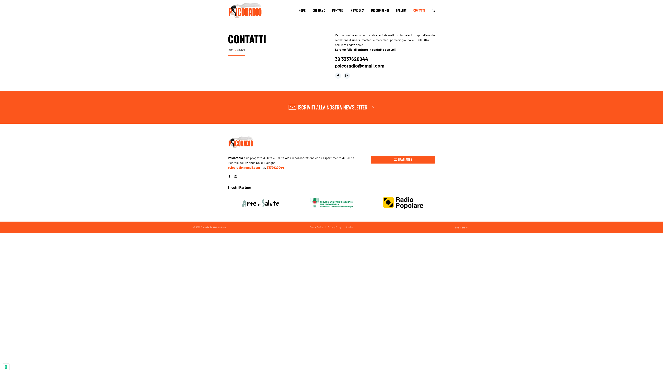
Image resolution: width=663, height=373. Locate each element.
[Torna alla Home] (245, 10)
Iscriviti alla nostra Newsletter (332, 107)
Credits (349, 227)
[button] (433, 10)
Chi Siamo (319, 10)
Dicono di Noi (380, 10)
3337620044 (275, 167)
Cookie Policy (316, 227)
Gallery (401, 10)
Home (302, 10)
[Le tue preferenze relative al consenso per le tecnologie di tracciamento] (6, 367)
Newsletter (405, 159)
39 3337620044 (351, 59)
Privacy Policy (334, 227)
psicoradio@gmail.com (359, 66)
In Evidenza (357, 10)
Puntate (337, 10)
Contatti (419, 10)
